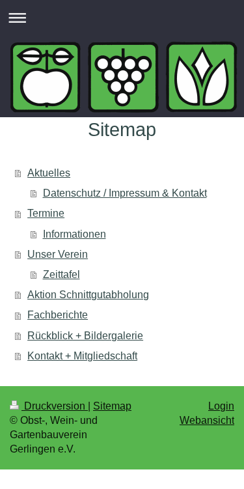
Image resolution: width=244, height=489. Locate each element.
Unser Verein (57, 254)
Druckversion (54, 406)
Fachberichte (57, 314)
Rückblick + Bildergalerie (85, 335)
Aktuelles (48, 172)
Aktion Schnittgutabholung (88, 294)
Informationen (74, 234)
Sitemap (112, 406)
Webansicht (207, 420)
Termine (45, 213)
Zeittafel (61, 274)
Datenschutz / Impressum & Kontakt (125, 193)
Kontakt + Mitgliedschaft (82, 355)
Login (221, 406)
